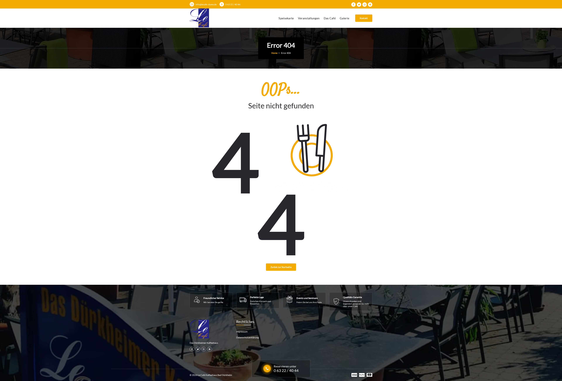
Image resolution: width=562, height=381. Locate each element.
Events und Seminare (307, 298)
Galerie (344, 18)
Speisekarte (286, 18)
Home (274, 52)
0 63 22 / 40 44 (232, 4)
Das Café (330, 18)
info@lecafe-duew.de (206, 4)
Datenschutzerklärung (247, 337)
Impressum (241, 331)
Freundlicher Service (213, 298)
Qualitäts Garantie (352, 297)
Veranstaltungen (309, 18)
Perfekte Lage (257, 297)
